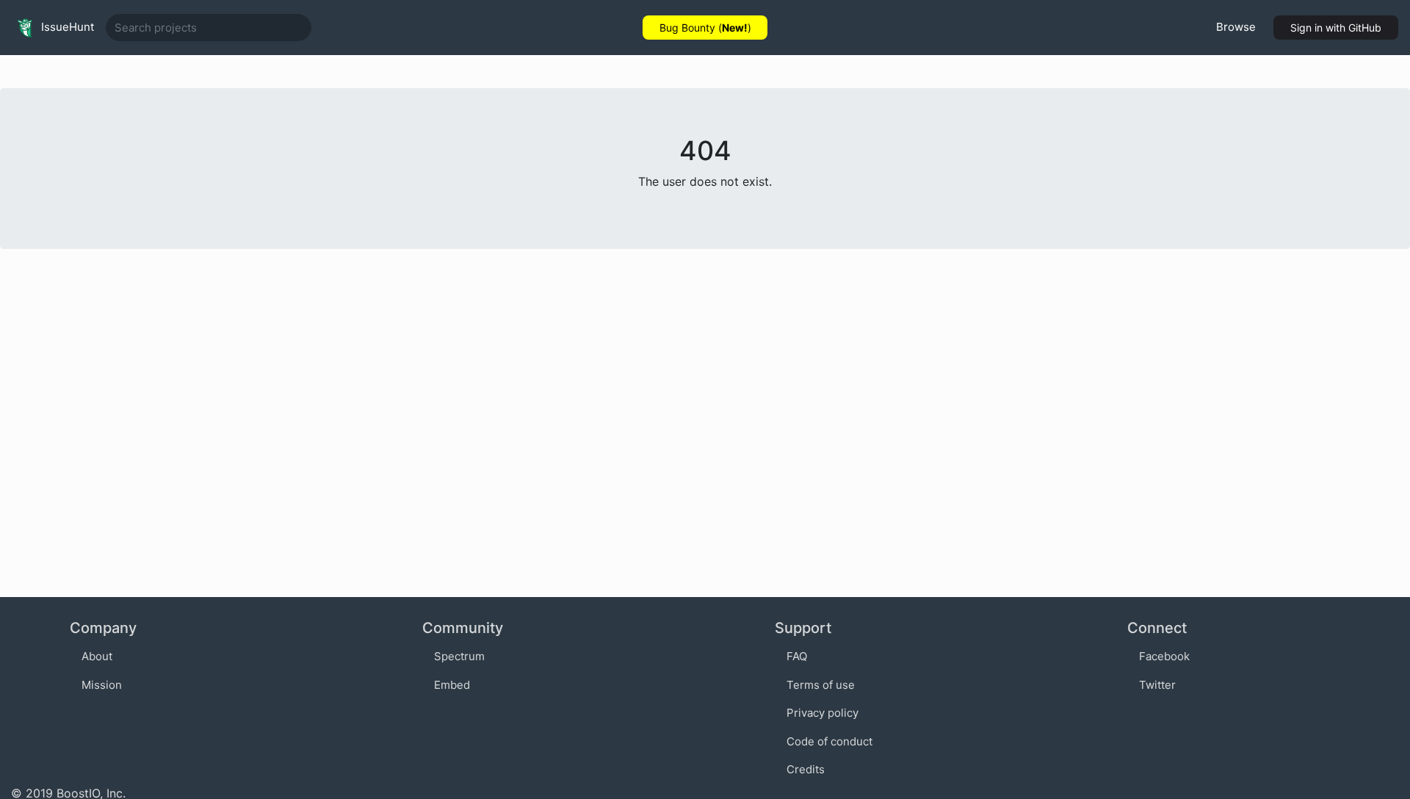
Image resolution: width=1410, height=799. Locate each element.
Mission (102, 685)
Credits (806, 769)
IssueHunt (66, 27)
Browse (1236, 27)
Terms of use (821, 685)
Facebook (1164, 656)
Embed (452, 685)
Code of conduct (829, 741)
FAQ (797, 656)
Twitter (1157, 685)
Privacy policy (822, 713)
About (97, 656)
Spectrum (459, 656)
